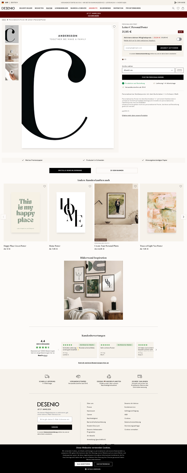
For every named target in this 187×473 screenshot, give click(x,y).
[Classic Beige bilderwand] (93, 290)
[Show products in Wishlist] (178, 8)
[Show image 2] (12, 53)
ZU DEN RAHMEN (116, 170)
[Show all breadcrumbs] (4, 20)
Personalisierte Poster (17, 20)
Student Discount (93, 426)
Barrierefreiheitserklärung (96, 422)
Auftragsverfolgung (132, 411)
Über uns (90, 403)
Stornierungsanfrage (132, 426)
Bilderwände (105, 8)
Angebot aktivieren (169, 48)
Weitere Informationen (93, 459)
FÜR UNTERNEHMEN (133, 8)
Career (89, 415)
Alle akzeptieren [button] (83, 464)
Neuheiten (39, 8)
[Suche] (173, 8)
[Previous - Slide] (3, 216)
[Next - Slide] (183, 216)
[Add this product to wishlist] (114, 26)
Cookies (128, 418)
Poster (49, 8)
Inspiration (118, 8)
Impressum (91, 411)
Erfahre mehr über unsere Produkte (135, 115)
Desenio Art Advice (131, 403)
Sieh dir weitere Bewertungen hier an (93, 363)
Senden (55, 427)
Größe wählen (127, 66)
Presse (89, 407)
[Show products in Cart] (183, 8)
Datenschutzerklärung (143, 54)
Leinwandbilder (61, 8)
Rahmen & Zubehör (78, 8)
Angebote (93, 8)
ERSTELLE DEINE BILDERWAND (70, 170)
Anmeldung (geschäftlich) (96, 439)
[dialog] (93, 458)
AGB (126, 415)
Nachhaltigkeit (92, 418)
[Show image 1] (12, 34)
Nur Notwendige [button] (103, 464)
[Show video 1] (12, 71)
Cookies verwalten (131, 429)
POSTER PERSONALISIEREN (153, 77)
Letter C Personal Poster (37, 20)
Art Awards (91, 436)
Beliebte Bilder (25, 8)
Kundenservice (130, 407)
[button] (180, 70)
